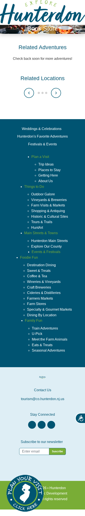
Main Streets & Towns (41, 233)
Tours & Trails (41, 222)
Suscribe (57, 451)
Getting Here (48, 175)
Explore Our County (46, 246)
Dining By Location (41, 315)
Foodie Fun (29, 257)
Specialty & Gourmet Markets (49, 309)
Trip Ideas (46, 164)
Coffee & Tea (37, 276)
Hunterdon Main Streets (49, 241)
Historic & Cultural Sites (49, 216)
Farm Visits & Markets (48, 205)
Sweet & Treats (39, 271)
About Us (45, 181)
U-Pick (37, 334)
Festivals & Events (42, 144)
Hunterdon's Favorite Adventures (42, 136)
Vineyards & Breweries (49, 200)
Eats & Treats (42, 345)
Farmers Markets (40, 298)
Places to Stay (49, 170)
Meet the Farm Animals (49, 339)
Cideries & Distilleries (44, 293)
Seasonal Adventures (48, 350)
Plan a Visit (40, 157)
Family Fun (33, 320)
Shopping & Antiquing (48, 211)
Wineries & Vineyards (44, 282)
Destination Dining (41, 265)
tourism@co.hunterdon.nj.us (42, 399)
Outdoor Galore (43, 194)
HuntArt (37, 227)
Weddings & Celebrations (41, 129)
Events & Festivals (46, 252)
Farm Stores (36, 304)
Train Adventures (45, 328)
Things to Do (34, 186)
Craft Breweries (39, 287)
